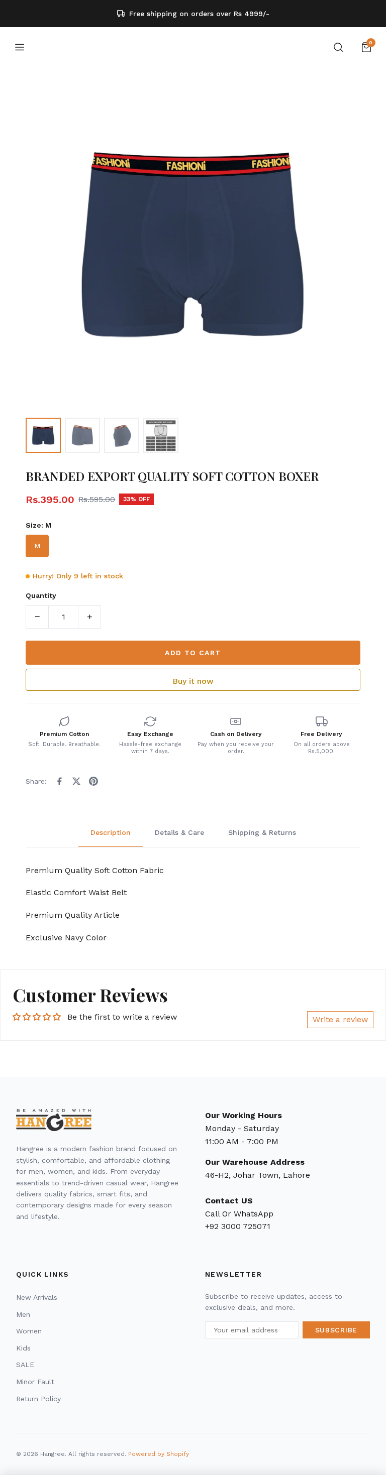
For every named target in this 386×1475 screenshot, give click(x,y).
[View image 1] (43, 435)
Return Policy (38, 1399)
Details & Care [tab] (179, 832)
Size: (38, 525)
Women (29, 1331)
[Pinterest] (93, 781)
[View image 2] (82, 435)
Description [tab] (110, 832)
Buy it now (193, 681)
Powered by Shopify (158, 1453)
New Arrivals (36, 1297)
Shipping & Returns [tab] (262, 832)
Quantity (41, 595)
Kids (23, 1348)
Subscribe (336, 1330)
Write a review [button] (340, 1019)
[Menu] (20, 47)
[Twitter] (76, 781)
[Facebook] (59, 781)
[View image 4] (160, 435)
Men (23, 1314)
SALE (25, 1365)
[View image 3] (121, 435)
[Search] (338, 47)
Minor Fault (35, 1382)
